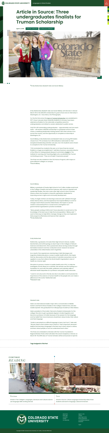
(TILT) (54, 154)
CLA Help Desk (66, 420)
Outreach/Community (47, 28)
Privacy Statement (82, 418)
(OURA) (67, 152)
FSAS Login (65, 415)
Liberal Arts (65, 414)
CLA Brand (65, 417)
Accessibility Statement (83, 420)
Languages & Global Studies (42, 3)
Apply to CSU (81, 414)
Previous (13, 396)
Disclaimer (80, 421)
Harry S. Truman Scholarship (56, 118)
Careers (80, 415)
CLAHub (64, 418)
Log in (79, 424)
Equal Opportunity (82, 417)
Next (58, 396)
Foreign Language (32, 28)
